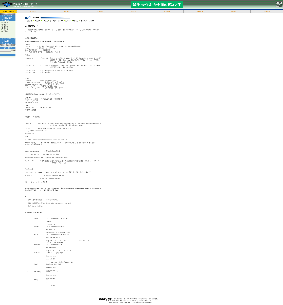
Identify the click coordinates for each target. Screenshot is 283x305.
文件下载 (5, 27)
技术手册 (5, 23)
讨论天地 (5, 31)
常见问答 (5, 29)
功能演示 (5, 25)
